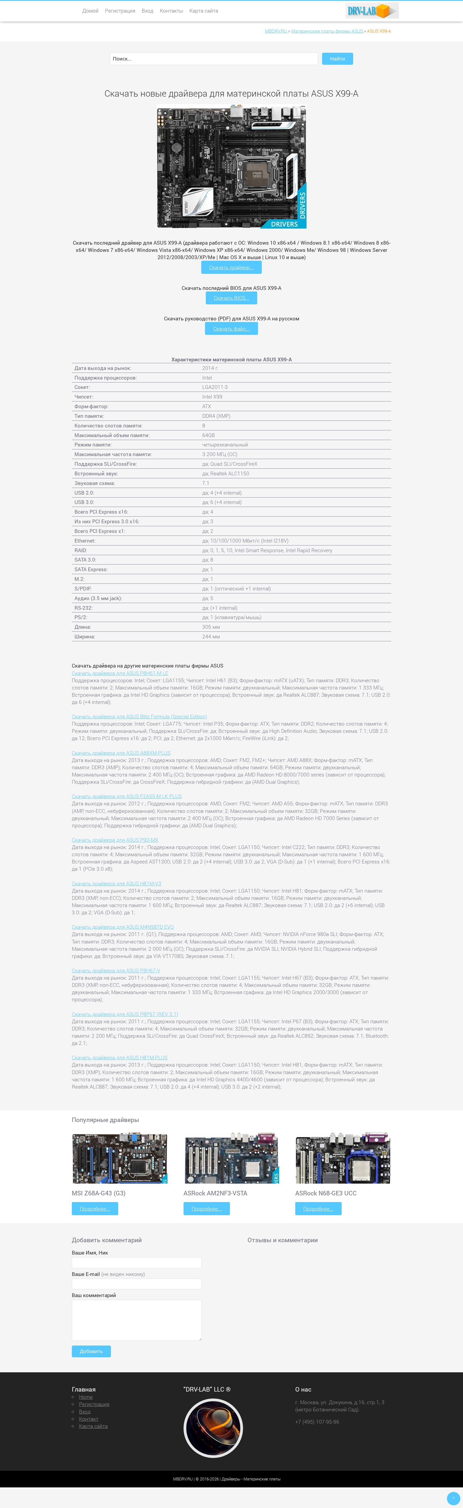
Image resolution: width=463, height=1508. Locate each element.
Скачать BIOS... (231, 297)
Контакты (171, 10)
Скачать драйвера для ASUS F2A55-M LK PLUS (127, 796)
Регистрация (120, 10)
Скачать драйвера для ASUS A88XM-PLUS (121, 752)
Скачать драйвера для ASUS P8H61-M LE (120, 673)
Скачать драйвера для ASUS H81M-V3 (116, 883)
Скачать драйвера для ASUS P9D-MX (115, 839)
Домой (90, 10)
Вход (147, 10)
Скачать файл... (231, 328)
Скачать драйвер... (231, 267)
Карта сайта (203, 10)
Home (86, 1396)
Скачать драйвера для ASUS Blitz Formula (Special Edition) (139, 716)
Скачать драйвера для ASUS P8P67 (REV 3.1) (125, 1014)
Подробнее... (95, 1208)
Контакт (88, 1418)
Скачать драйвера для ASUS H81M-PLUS (119, 1057)
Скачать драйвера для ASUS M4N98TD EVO (123, 926)
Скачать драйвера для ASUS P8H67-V (116, 970)
